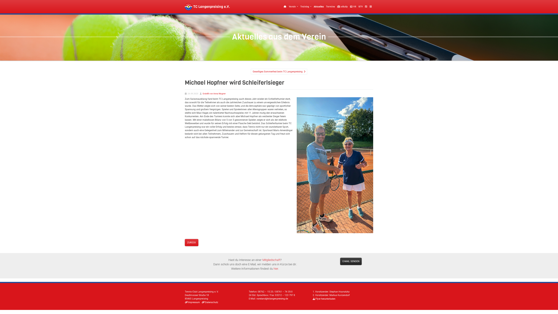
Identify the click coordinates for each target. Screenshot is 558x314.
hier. (276, 268)
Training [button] (305, 6)
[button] (302, 165)
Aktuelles (319, 6)
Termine (330, 6)
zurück (191, 242)
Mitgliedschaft (271, 260)
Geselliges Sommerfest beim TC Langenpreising (278, 71)
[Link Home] (285, 7)
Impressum (194, 302)
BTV (360, 6)
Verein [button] (292, 6)
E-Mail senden (351, 261)
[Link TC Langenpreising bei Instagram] (371, 7)
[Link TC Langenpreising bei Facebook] (366, 7)
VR (354, 6)
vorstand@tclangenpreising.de (272, 298)
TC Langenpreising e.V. (211, 6)
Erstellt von (214, 93)
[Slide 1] (322, 229)
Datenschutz (211, 302)
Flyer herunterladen (325, 298)
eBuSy (344, 6)
